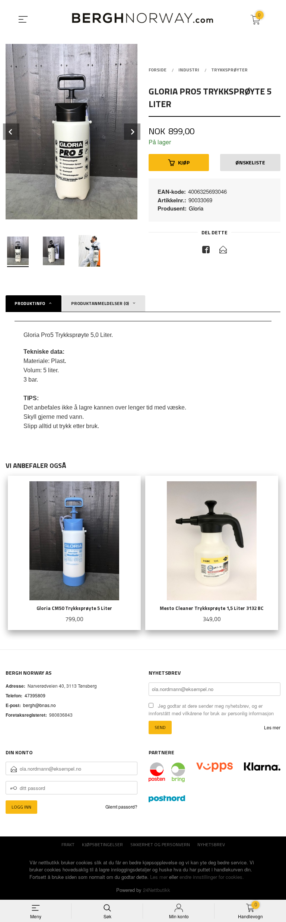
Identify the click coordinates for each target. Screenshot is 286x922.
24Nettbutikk (156, 889)
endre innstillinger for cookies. (211, 876)
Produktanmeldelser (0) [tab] (100, 303)
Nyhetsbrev (211, 844)
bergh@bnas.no (39, 705)
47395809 (35, 695)
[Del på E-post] (223, 250)
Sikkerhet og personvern (160, 844)
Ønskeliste (250, 162)
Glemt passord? (121, 806)
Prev (11, 131)
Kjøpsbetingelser (102, 844)
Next (132, 131)
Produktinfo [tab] (30, 303)
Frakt (67, 844)
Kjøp (184, 162)
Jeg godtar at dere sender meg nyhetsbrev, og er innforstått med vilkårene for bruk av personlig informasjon (211, 709)
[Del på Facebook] (206, 250)
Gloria (196, 208)
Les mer (272, 727)
